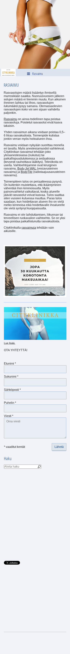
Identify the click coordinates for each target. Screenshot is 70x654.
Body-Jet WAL (27, 168)
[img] (35, 34)
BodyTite (26, 171)
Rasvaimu (10, 119)
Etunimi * (10, 363)
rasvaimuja (28, 227)
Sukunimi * (11, 376)
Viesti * (8, 415)
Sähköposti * (12, 389)
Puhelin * (10, 402)
